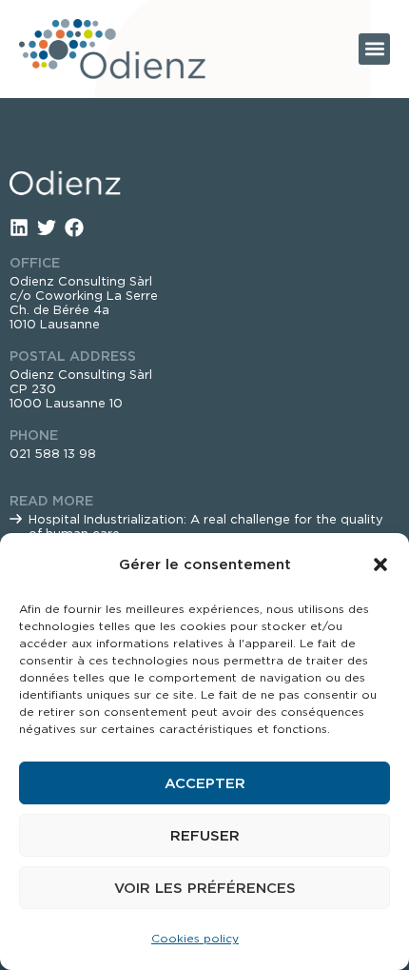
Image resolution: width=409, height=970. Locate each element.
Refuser (205, 835)
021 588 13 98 (53, 453)
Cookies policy (195, 938)
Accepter (205, 783)
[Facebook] (74, 227)
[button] (380, 564)
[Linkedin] (19, 227)
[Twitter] (46, 227)
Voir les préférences (205, 888)
